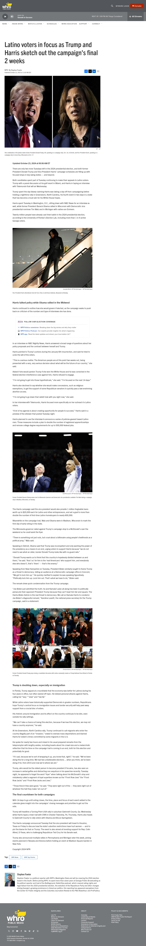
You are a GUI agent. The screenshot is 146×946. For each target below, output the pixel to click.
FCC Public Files (116, 915)
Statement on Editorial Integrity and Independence (93, 927)
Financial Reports (87, 919)
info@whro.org (21, 940)
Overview (84, 915)
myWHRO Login (122, 6)
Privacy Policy (115, 919)
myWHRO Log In (56, 931)
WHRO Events (56, 924)
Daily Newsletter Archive (59, 928)
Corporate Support (87, 922)
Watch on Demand (57, 917)
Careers (83, 920)
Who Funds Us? (86, 930)
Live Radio (54, 919)
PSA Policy (115, 922)
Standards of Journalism (89, 924)
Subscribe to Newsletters (59, 926)
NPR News (15, 857)
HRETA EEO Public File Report (121, 917)
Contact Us (85, 931)
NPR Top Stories (29, 857)
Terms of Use (115, 920)
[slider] (15, 16)
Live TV (53, 915)
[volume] (12, 16)
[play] (5, 16)
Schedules (54, 922)
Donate (137, 6)
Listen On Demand (57, 920)
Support (83, 24)
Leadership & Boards (88, 917)
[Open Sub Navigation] (9, 24)
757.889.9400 (11, 940)
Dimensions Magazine (58, 930)
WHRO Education (69, 24)
